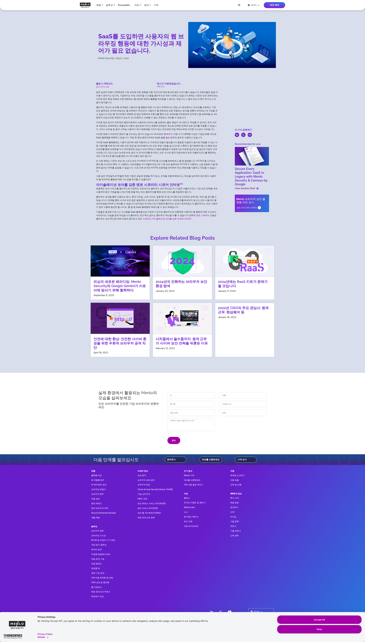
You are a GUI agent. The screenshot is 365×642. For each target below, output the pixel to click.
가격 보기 (242, 459)
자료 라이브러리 (191, 526)
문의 (174, 440)
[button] (99, 5)
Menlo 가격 (189, 475)
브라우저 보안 (144, 484)
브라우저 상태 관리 (146, 480)
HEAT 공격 (142, 498)
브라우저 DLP (97, 494)
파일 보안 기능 (97, 559)
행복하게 (168, 134)
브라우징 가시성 (98, 535)
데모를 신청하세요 (211, 459)
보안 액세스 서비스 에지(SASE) (152, 503)
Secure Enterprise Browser (103, 513)
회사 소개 (234, 498)
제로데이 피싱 (97, 596)
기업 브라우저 (144, 494)
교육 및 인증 (235, 484)
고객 (232, 512)
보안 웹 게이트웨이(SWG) (149, 513)
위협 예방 (95, 517)
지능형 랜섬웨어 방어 (100, 554)
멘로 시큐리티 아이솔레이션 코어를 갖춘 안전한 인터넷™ (165, 218)
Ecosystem (124, 5)
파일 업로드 (96, 563)
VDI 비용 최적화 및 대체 (102, 577)
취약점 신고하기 (237, 475)
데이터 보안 (96, 549)
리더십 (233, 516)
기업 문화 (234, 521)
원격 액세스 (96, 503)
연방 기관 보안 (97, 573)
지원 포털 (234, 480)
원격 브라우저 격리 (99, 508)
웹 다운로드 (96, 587)
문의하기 (171, 459)
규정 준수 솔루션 (98, 545)
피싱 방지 (142, 475)
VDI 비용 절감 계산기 (193, 484)
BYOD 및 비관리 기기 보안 (103, 540)
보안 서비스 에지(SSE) (148, 508)
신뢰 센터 (234, 535)
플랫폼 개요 (96, 475)
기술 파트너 (235, 531)
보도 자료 (188, 521)
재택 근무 (160, 86)
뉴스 (186, 512)
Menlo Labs (189, 507)
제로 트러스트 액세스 (100, 591)
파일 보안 (95, 498)
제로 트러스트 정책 (146, 517)
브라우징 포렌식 (98, 489)
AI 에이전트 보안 (98, 484)
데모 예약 (274, 5)
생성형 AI (95, 568)
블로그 (187, 498)
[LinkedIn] (211, 611)
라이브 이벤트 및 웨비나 (195, 502)
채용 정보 (234, 502)
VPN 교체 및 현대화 (100, 582)
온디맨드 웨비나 (191, 516)
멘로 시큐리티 (202, 215)
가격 (156, 5)
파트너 (233, 526)
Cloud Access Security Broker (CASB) (155, 489)
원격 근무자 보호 (102, 87)
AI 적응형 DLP (97, 480)
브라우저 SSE (97, 531)
